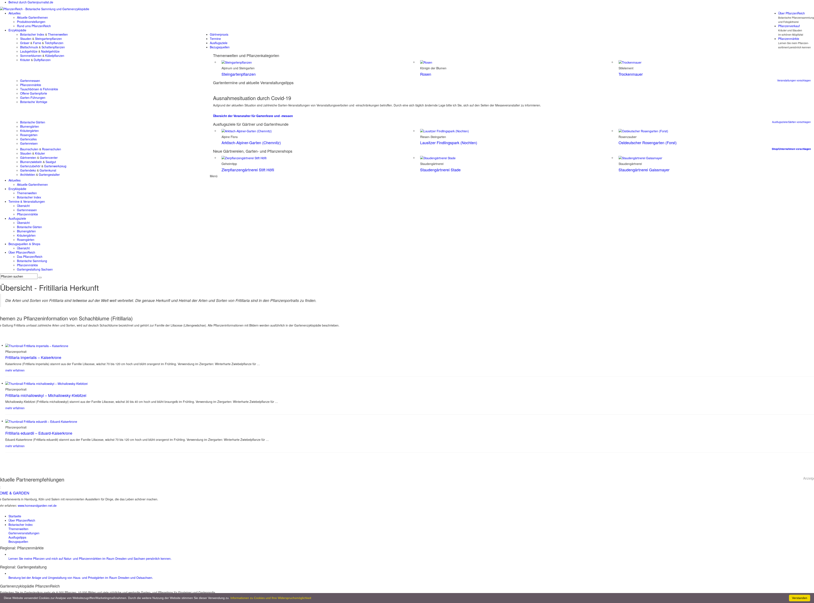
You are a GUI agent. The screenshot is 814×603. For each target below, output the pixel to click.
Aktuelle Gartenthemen (32, 17)
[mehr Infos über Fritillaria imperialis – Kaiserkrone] (36, 345)
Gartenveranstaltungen (23, 533)
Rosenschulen (51, 149)
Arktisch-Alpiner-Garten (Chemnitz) (251, 142)
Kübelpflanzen (54, 55)
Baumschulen (29, 149)
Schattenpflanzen (53, 47)
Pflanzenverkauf (789, 26)
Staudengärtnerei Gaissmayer (644, 169)
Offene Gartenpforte (33, 93)
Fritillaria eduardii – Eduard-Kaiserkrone (38, 433)
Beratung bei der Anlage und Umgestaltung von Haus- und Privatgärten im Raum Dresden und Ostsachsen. (80, 577)
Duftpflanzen (42, 60)
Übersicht (23, 206)
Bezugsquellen (220, 47)
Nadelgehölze (50, 51)
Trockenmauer (631, 74)
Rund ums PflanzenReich (34, 26)
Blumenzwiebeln (31, 162)
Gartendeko (28, 170)
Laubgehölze (29, 51)
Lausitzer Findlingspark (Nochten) (448, 142)
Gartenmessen (30, 80)
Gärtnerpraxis (219, 34)
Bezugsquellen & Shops (24, 244)
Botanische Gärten (32, 122)
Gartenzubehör (30, 166)
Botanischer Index (32, 34)
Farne (37, 43)
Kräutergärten (29, 130)
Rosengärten (29, 135)
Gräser (24, 43)
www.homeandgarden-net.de (37, 505)
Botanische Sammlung (32, 261)
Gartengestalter (49, 174)
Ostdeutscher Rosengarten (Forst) (648, 142)
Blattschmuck (29, 47)
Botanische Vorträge (33, 102)
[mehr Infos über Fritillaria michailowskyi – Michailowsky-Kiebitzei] (46, 383)
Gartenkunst (48, 170)
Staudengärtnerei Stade (440, 169)
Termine (215, 38)
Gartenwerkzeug (55, 166)
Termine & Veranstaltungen (26, 201)
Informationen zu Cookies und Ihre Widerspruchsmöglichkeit (270, 598)
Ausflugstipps (17, 537)
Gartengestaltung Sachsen (35, 269)
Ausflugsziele (218, 43)
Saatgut (51, 162)
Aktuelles (14, 13)
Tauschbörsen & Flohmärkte (39, 89)
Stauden (25, 38)
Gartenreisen (29, 143)
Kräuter (25, 60)
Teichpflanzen (54, 43)
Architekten (27, 174)
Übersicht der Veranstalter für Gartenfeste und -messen (253, 116)
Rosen (425, 74)
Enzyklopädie (17, 30)
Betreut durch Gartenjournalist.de (30, 2)
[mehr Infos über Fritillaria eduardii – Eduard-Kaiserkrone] (41, 421)
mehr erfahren (15, 370)
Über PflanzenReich (791, 13)
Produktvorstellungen (31, 22)
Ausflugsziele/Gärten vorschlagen (791, 122)
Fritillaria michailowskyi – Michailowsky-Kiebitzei (45, 395)
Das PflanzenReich (29, 256)
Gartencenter (49, 157)
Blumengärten (29, 126)
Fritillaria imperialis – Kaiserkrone (33, 357)
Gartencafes (28, 139)
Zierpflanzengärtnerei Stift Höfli (248, 169)
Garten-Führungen (32, 97)
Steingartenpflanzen (48, 38)
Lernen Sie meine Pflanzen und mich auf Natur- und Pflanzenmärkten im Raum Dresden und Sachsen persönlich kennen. (89, 558)
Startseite (14, 516)
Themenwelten (58, 34)
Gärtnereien (28, 157)
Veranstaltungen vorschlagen (794, 80)
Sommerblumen (31, 55)
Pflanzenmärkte (788, 38)
